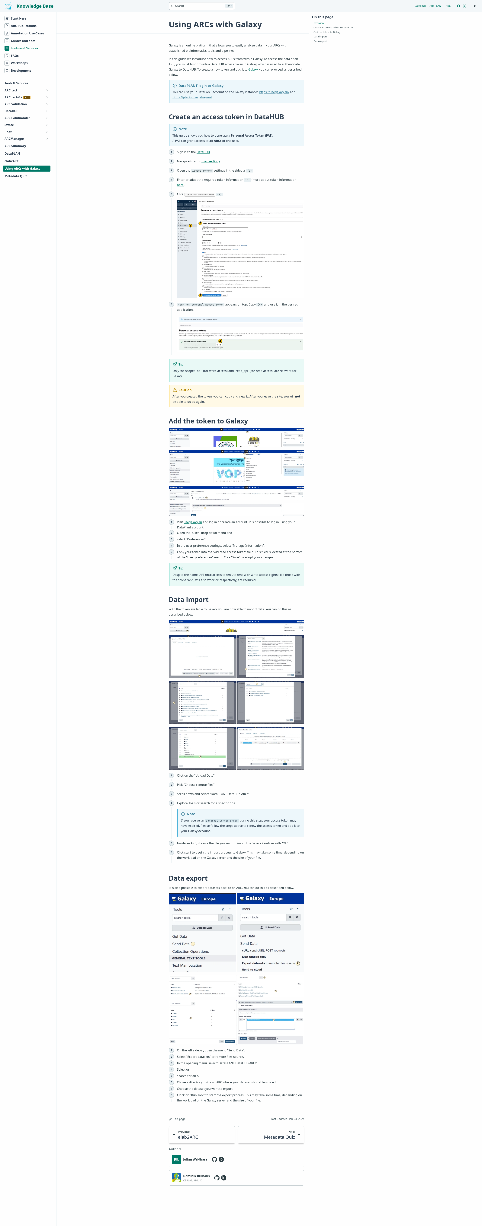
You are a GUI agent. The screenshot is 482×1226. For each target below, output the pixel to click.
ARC (448, 6)
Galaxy (253, 69)
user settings (210, 161)
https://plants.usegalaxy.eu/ (192, 97)
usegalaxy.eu (193, 522)
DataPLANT (436, 6)
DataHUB (420, 6)
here (180, 185)
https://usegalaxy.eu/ (274, 92)
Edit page (179, 1119)
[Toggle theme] (474, 6)
